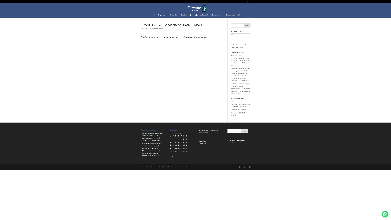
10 (171, 145)
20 (179, 148)
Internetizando (203, 133)
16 (187, 145)
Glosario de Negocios (157, 28)
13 (179, 145)
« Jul (171, 157)
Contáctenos (230, 15)
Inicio (153, 15)
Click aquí (239, 47)
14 (181, 145)
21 (181, 148)
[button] (385, 214)
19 (176, 148)
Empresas (161, 15)
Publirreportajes (186, 15)
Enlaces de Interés (216, 15)
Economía (173, 15)
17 (171, 148)
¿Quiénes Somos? (201, 15)
